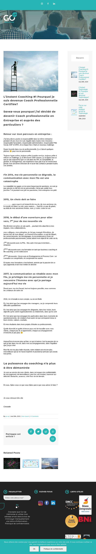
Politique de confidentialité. (17, 523)
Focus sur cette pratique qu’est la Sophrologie (83, 109)
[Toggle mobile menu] (91, 19)
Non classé (25, 416)
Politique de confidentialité (53, 549)
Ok (34, 549)
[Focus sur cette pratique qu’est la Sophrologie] (74, 111)
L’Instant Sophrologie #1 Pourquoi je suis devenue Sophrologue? (84, 92)
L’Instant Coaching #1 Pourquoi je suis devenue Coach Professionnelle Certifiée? (84, 73)
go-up (7, 416)
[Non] (93, 546)
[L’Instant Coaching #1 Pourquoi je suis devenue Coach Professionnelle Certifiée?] (74, 73)
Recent (80, 58)
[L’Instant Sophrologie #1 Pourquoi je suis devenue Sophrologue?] (74, 92)
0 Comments (34, 416)
